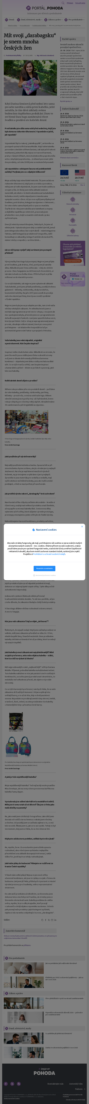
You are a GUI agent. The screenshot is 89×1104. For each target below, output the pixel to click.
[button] (44, 575)
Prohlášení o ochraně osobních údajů (49, 554)
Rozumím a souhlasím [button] (44, 568)
